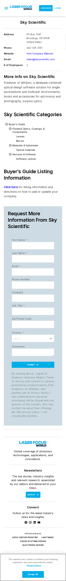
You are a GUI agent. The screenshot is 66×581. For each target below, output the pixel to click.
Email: (7, 59)
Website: (9, 53)
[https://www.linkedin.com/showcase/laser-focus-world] (34, 522)
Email (16, 266)
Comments (18, 346)
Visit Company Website (40, 53)
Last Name (19, 253)
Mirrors (20, 141)
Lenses (20, 136)
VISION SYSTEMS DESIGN (33, 541)
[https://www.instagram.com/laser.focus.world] (30, 522)
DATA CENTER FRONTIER (25, 537)
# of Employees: (13, 65)
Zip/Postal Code (21, 318)
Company (17, 292)
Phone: (8, 47)
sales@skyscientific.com (41, 59)
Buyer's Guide (17, 124)
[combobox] (33, 338)
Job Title (18, 305)
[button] (6, 8)
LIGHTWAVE (47, 537)
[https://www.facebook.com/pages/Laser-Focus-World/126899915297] (26, 522)
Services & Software (24, 154)
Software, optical (26, 158)
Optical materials (25, 150)
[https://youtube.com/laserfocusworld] (39, 522)
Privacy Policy (34, 565)
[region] (33, 567)
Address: (9, 34)
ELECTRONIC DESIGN (33, 545)
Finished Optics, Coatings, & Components (28, 130)
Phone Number (21, 279)
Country (18, 332)
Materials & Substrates (25, 145)
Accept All (33, 574)
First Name (19, 240)
